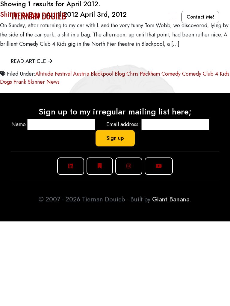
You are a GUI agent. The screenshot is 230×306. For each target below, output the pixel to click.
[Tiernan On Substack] (100, 166)
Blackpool (102, 74)
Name (18, 124)
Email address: (123, 124)
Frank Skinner (29, 82)
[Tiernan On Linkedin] (70, 166)
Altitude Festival (53, 74)
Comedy (171, 74)
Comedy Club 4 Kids (205, 74)
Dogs (6, 82)
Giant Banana (171, 199)
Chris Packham (143, 74)
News (53, 82)
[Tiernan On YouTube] (159, 166)
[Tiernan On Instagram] (128, 166)
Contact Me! (200, 16)
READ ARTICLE (29, 61)
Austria (81, 74)
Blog (120, 74)
